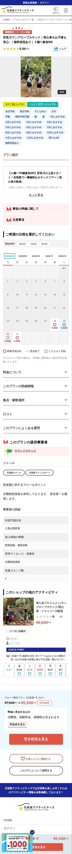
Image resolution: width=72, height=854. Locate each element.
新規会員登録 (30, 2)
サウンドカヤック (25, 450)
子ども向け (40, 111)
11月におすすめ (13, 137)
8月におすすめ (13, 132)
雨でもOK (54, 137)
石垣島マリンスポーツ (39, 472)
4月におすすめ (54, 122)
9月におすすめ (33, 132)
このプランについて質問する (36, 770)
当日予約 (10, 111)
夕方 (53, 111)
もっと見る (36, 195)
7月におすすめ (54, 127)
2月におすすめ (13, 122)
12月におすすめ (35, 137)
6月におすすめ (33, 127)
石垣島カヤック (14, 472)
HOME (6, 19)
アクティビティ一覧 (24, 19)
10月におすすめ (55, 132)
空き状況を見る (36, 739)
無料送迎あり (12, 142)
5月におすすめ (13, 127)
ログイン (44, 2)
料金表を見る (17, 724)
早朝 (7, 116)
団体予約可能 (22, 116)
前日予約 (24, 111)
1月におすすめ (57, 116)
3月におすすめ (33, 122)
